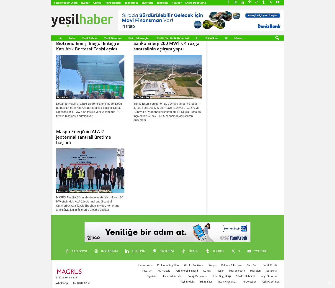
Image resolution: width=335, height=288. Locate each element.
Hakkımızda (145, 265)
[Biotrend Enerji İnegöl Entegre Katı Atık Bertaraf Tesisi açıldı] (90, 77)
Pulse (72, 38)
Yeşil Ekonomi (112, 38)
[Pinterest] (249, 2)
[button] (277, 38)
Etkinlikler (211, 38)
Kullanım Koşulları (168, 265)
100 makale (163, 270)
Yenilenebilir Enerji (65, 2)
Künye (212, 265)
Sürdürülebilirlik (246, 276)
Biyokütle (147, 2)
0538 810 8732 (81, 283)
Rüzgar (85, 2)
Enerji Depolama (195, 2)
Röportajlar (249, 281)
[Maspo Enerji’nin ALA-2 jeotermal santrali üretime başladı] (90, 170)
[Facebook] (228, 2)
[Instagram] (235, 2)
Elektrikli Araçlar (138, 38)
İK (226, 38)
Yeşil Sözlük (270, 265)
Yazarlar (147, 270)
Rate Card (252, 265)
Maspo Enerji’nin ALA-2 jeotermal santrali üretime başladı (83, 137)
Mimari (238, 38)
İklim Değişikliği (222, 276)
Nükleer (176, 2)
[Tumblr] (263, 2)
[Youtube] (278, 2)
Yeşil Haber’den (270, 281)
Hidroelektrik (113, 2)
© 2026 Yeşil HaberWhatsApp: (67, 280)
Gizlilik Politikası (193, 265)
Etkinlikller (206, 281)
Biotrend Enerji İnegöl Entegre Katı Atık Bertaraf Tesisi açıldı (87, 46)
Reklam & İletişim (231, 265)
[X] (270, 2)
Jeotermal (131, 2)
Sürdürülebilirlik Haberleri (172, 38)
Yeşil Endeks (89, 38)
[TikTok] (256, 2)
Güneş (97, 2)
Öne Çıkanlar (142, 97)
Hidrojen (162, 2)
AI (197, 38)
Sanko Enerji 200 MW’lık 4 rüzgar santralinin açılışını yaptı (167, 46)
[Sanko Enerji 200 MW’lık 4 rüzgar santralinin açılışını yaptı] (168, 77)
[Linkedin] (242, 2)
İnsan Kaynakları (227, 281)
